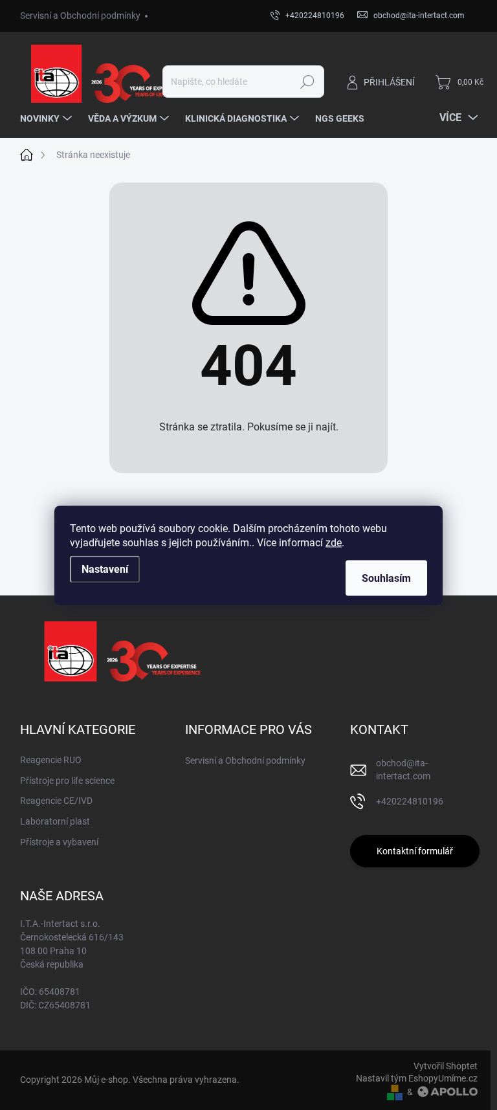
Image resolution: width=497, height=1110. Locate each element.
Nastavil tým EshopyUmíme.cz (417, 1078)
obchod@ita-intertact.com (403, 769)
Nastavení (105, 568)
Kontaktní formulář (415, 851)
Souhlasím (386, 578)
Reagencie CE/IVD (56, 800)
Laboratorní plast (55, 821)
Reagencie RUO (51, 760)
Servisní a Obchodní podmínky (80, 15)
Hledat (307, 81)
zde (334, 542)
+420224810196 (409, 801)
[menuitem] (47, 118)
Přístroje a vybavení (59, 842)
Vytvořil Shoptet (446, 1066)
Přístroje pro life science (67, 780)
